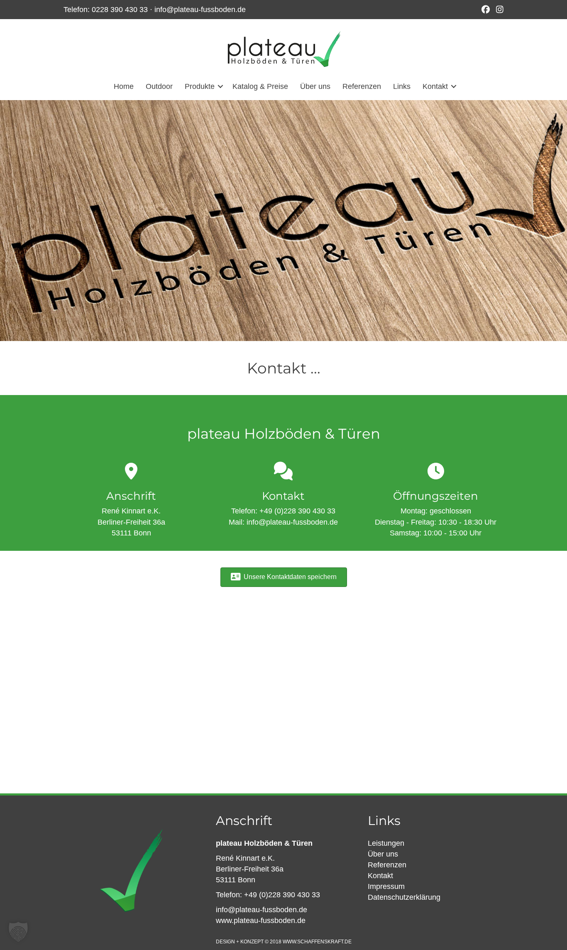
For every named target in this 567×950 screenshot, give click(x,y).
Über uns (315, 86)
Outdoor (159, 86)
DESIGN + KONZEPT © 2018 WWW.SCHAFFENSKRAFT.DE (284, 942)
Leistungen (386, 843)
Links (402, 86)
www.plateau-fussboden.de (260, 920)
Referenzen (361, 86)
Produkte (200, 86)
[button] (220, 86)
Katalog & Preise (260, 86)
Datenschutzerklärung (404, 897)
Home (124, 86)
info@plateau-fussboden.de (200, 9)
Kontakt (435, 86)
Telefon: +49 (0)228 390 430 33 (268, 895)
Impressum (386, 886)
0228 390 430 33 (120, 9)
